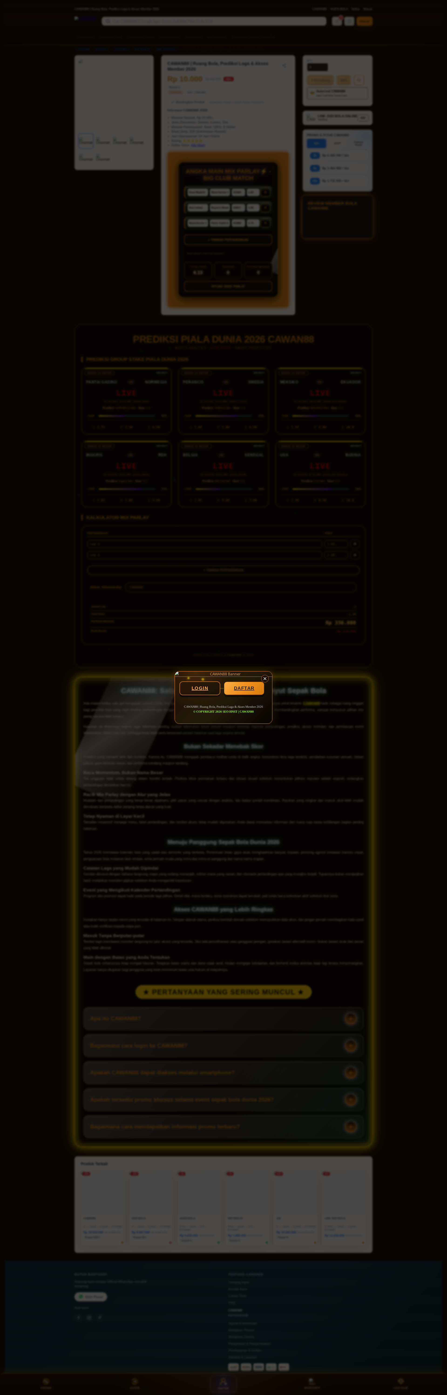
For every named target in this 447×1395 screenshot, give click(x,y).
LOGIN (200, 688)
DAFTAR (244, 688)
